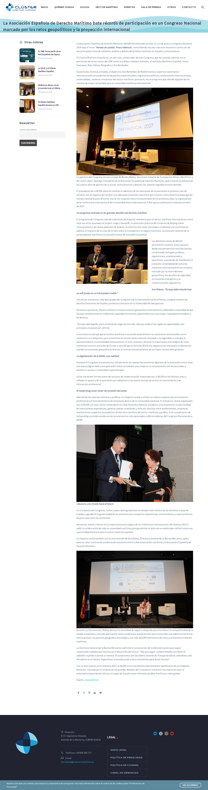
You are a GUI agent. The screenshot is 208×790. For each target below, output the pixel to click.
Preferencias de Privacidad (164, 785)
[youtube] (172, 734)
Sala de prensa (151, 7)
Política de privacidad (126, 757)
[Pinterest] (89, 693)
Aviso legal (118, 750)
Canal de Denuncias (124, 772)
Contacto (189, 7)
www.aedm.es (92, 679)
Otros (171, 7)
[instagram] (166, 734)
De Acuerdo (190, 785)
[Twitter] (84, 693)
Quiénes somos (64, 7)
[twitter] (161, 734)
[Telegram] (100, 693)
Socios (84, 7)
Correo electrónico (28, 129)
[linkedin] (155, 734)
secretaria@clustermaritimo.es (77, 761)
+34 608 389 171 (83, 752)
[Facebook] (78, 693)
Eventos (129, 7)
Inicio (44, 7)
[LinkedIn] (95, 693)
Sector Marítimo (106, 7)
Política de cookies (124, 765)
